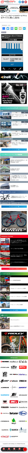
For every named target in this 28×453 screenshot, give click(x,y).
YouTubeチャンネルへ (14, 268)
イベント (19, 450)
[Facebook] (12, 28)
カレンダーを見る (14, 310)
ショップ (14, 450)
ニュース (4, 450)
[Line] (16, 28)
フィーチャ (9, 450)
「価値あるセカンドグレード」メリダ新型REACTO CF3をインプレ (19, 197)
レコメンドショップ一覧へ (14, 149)
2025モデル (14, 203)
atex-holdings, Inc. (12, 443)
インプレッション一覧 (14, 206)
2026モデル (4, 203)
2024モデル (23, 203)
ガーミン (4, 32)
